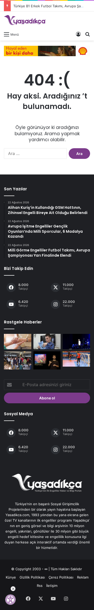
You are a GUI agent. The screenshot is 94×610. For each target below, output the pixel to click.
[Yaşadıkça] (25, 20)
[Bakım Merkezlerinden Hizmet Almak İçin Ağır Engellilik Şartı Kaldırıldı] (17, 341)
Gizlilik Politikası (32, 577)
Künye (11, 577)
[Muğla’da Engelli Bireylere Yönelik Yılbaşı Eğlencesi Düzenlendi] (17, 360)
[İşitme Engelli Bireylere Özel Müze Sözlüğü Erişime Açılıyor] (47, 360)
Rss (40, 585)
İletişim (51, 585)
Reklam (83, 577)
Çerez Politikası (61, 577)
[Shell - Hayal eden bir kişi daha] (47, 50)
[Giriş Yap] (78, 34)
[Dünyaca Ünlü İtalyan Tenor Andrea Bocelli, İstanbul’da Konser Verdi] (76, 341)
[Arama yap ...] (87, 34)
